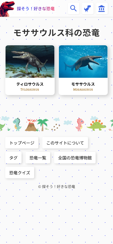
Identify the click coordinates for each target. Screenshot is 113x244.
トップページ (21, 143)
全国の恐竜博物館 (75, 157)
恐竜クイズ (19, 172)
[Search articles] (73, 8)
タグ (13, 157)
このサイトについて (65, 143)
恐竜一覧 (37, 157)
